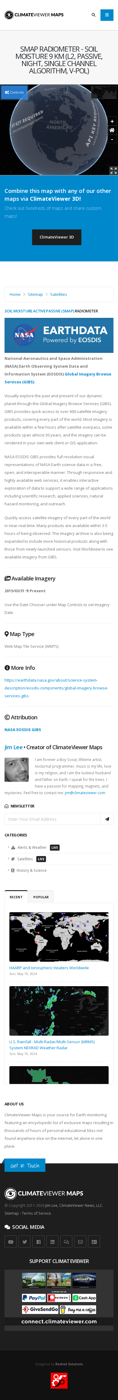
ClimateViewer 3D (57, 237)
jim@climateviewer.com (85, 792)
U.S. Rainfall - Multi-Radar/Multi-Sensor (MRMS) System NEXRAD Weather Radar (52, 1044)
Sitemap (35, 294)
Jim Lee (13, 747)
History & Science (31, 870)
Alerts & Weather (37, 847)
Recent (16, 897)
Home (15, 294)
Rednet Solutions (69, 1364)
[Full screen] (113, 170)
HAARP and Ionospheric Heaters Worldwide (49, 967)
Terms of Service (36, 1213)
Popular (41, 897)
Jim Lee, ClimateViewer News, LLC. (74, 1205)
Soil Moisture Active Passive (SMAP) (39, 311)
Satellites (58, 294)
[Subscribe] (107, 819)
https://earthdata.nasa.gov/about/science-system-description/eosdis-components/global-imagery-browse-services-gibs (56, 687)
